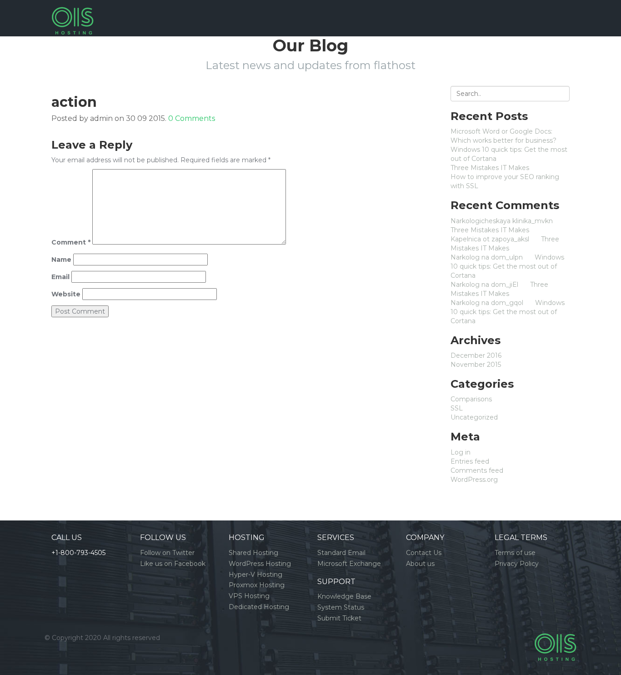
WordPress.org (474, 479)
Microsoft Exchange (349, 564)
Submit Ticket (339, 618)
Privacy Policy (517, 564)
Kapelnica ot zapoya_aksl (490, 239)
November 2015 (476, 364)
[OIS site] (72, 11)
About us (420, 564)
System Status (340, 607)
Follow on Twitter (167, 553)
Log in (461, 452)
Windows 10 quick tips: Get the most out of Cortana (507, 266)
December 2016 (476, 355)
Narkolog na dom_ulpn (487, 257)
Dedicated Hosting (259, 607)
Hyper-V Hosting (255, 574)
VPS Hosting (249, 596)
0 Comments (191, 118)
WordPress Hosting (260, 564)
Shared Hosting (253, 553)
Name (61, 259)
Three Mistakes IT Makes (490, 168)
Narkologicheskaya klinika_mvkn (502, 221)
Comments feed (477, 470)
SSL (457, 408)
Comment (70, 242)
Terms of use (515, 553)
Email (60, 277)
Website (65, 294)
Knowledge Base (344, 596)
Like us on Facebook (172, 564)
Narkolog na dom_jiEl (484, 284)
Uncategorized (474, 417)
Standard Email (341, 553)
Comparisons (471, 399)
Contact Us (423, 553)
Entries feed (470, 461)
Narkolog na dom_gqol (487, 303)
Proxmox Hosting (257, 585)
